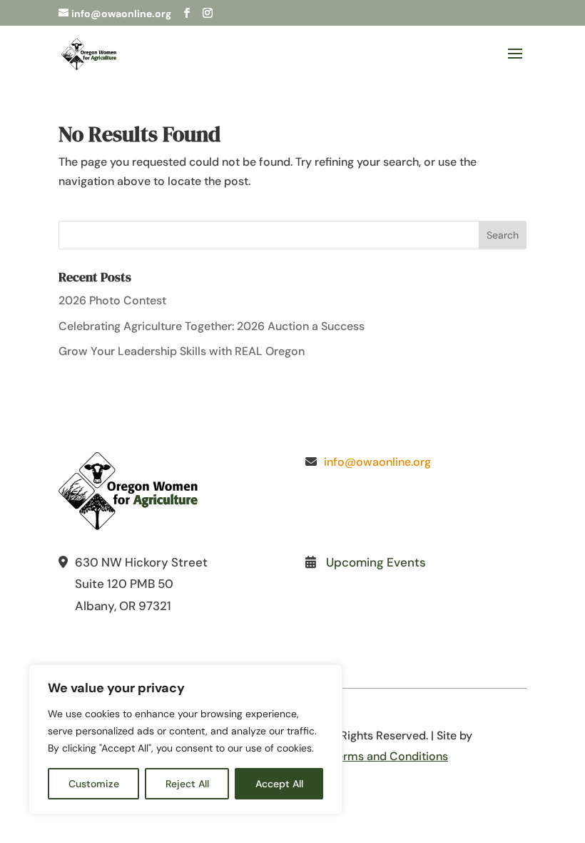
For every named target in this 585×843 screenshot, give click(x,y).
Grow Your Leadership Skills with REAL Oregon (181, 351)
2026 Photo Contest (112, 300)
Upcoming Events (376, 562)
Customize (93, 783)
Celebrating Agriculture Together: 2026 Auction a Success (211, 326)
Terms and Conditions (389, 756)
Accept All (279, 783)
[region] (185, 739)
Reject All (187, 783)
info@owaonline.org (377, 461)
